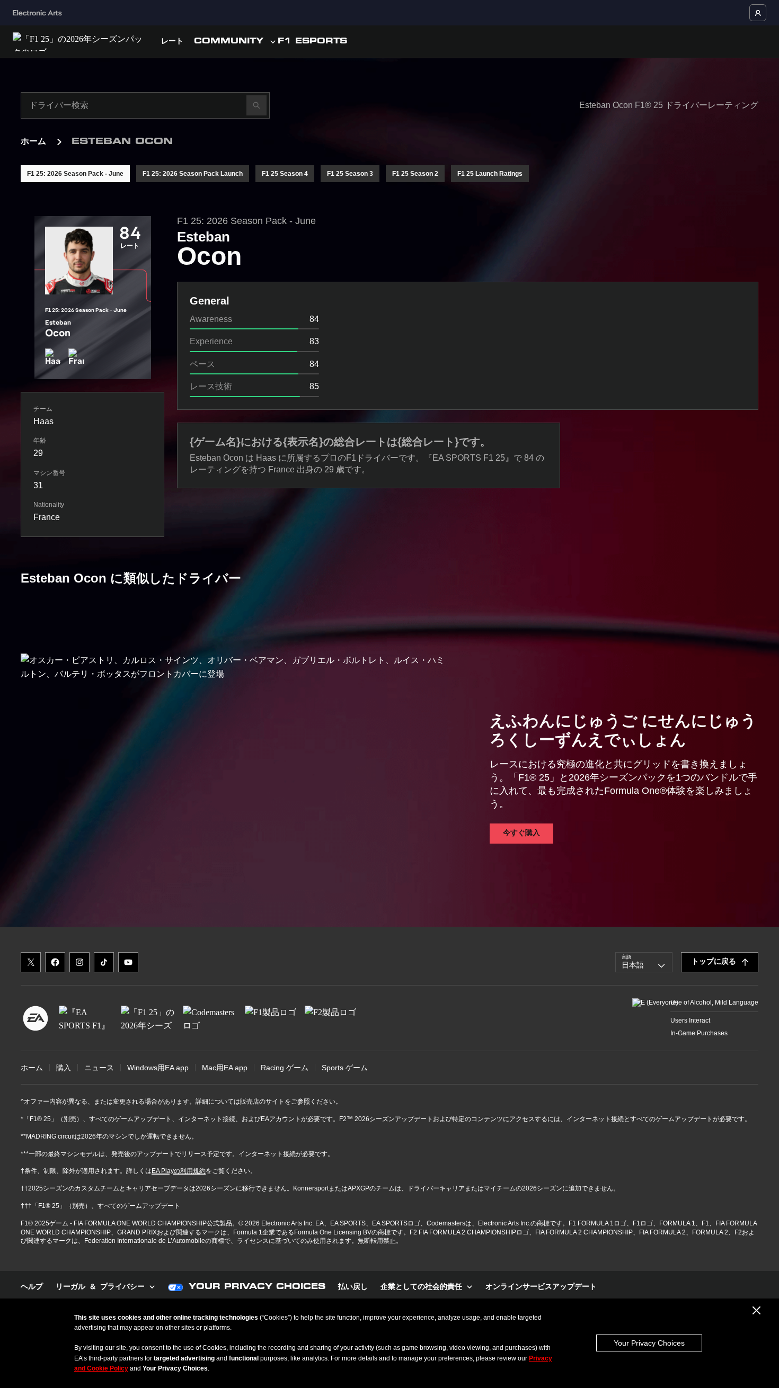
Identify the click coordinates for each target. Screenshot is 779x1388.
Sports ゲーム (345, 1067)
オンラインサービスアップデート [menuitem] (541, 1287)
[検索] (256, 105)
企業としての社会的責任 (421, 1287)
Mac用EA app (224, 1067)
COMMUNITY (228, 42)
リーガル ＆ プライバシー (100, 1287)
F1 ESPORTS (312, 42)
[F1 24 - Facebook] (55, 962)
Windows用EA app (158, 1067)
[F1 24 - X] (31, 962)
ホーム (33, 142)
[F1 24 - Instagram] (79, 962)
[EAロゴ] (35, 1018)
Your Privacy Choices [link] (257, 1287)
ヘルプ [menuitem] (32, 1287)
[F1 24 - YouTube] (128, 962)
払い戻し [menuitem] (353, 1287)
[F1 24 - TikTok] (104, 962)
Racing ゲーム (284, 1067)
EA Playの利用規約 (179, 1171)
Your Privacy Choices (649, 1343)
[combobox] (643, 962)
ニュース (99, 1067)
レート (172, 42)
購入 (63, 1067)
